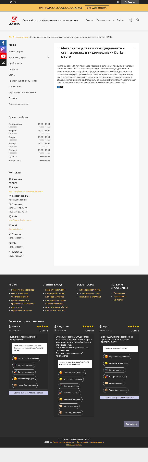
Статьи (12, 75)
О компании (15, 86)
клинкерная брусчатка (90, 290)
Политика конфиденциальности (90, 442)
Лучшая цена (119, 296)
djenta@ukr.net (15, 229)
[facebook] (58, 87)
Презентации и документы (23, 81)
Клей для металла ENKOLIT (116, 348)
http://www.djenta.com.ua (20, 220)
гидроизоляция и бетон (56, 307)
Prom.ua (87, 439)
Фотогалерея (16, 51)
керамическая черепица (22, 290)
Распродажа (119, 293)
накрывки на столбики (90, 297)
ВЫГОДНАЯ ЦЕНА (97, 7)
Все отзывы (131, 424)
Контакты (118, 300)
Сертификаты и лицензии (22, 92)
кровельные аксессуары (22, 304)
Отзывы (13, 98)
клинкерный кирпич (54, 293)
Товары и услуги (104, 20)
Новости (13, 69)
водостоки (16, 307)
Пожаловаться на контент (64, 442)
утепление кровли (20, 297)
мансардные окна (19, 293)
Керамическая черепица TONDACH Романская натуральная (74, 363)
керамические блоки (55, 290)
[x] (61, 87)
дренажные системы (89, 293)
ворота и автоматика (55, 310)
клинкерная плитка (54, 297)
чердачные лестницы (21, 310)
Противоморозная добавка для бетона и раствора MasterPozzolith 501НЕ (29, 348)
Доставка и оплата (18, 104)
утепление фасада (54, 304)
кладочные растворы (55, 300)
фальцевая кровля (20, 300)
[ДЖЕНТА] (14, 20)
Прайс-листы (15, 63)
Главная (89, 20)
